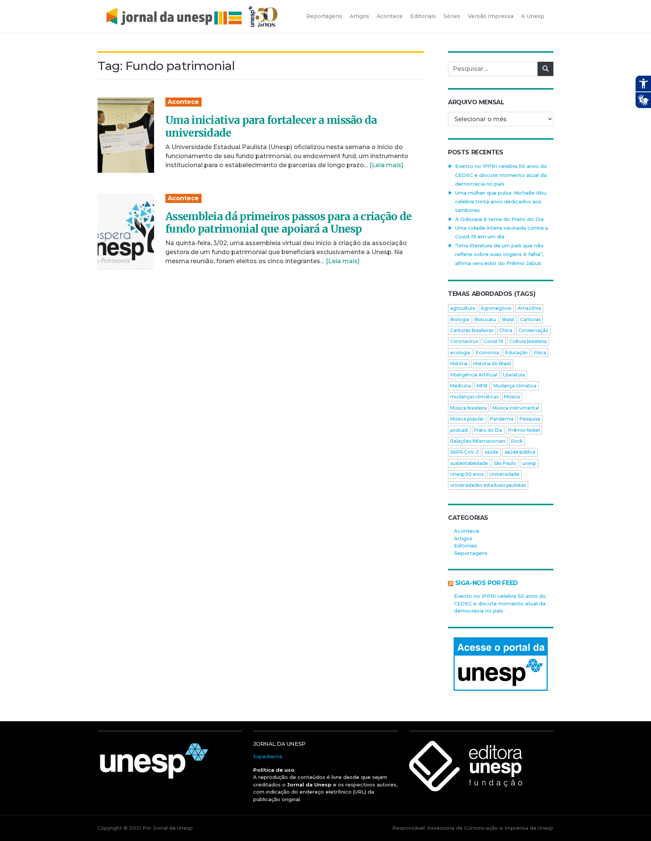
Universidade (504, 474)
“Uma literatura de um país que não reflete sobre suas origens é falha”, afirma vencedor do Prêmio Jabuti (499, 254)
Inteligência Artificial (473, 375)
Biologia (459, 319)
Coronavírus (464, 341)
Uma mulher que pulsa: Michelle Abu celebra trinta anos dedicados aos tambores (500, 201)
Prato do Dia (488, 430)
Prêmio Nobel (524, 430)
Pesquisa (530, 419)
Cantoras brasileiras (472, 330)
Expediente (268, 756)
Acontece (183, 101)
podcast (459, 430)
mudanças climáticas (474, 396)
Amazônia (529, 308)
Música (512, 396)
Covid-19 (493, 341)
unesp (529, 463)
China (505, 330)
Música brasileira (468, 408)
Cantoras (530, 319)
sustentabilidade (469, 463)
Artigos (463, 538)
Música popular (467, 419)
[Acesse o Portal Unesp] (500, 664)
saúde (491, 452)
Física (540, 352)
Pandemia (501, 419)
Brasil (508, 319)
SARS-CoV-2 (464, 452)
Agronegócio (496, 308)
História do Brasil (492, 363)
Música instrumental (515, 408)
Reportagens (470, 553)
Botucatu (485, 319)
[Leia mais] (386, 165)
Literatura (514, 375)
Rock (517, 441)
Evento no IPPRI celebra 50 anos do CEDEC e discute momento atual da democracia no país (501, 175)
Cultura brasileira (528, 341)
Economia (487, 352)
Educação (516, 352)
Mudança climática (515, 386)
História (459, 363)
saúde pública (519, 452)
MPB (482, 386)
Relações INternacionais (477, 441)
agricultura (462, 308)
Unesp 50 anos (467, 474)
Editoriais (465, 545)
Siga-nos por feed (486, 583)
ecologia (460, 352)
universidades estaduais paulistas (488, 485)
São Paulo (505, 463)
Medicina (460, 386)
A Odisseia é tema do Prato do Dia (499, 219)
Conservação (533, 330)
